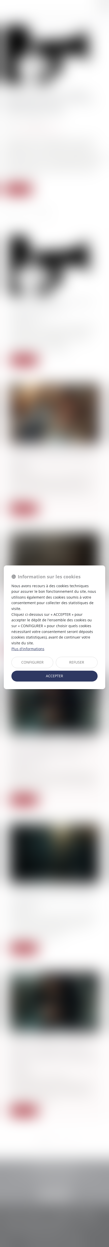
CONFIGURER (32, 662)
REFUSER (76, 662)
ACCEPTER (54, 675)
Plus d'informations (27, 648)
